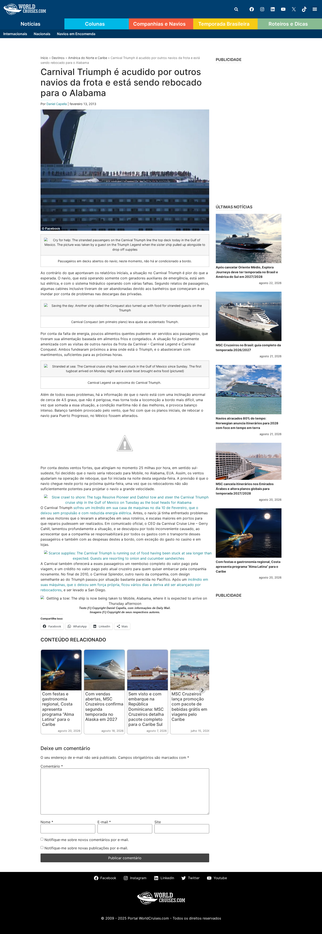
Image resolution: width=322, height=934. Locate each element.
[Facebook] (251, 9)
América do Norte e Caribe (87, 58)
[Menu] (315, 9)
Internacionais (15, 34)
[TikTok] (304, 9)
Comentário (52, 766)
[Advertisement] (248, 132)
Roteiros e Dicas (288, 24)
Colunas (95, 24)
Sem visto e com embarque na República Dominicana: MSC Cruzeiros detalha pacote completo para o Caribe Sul (146, 709)
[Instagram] (262, 9)
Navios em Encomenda (76, 34)
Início (44, 58)
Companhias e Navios (159, 24)
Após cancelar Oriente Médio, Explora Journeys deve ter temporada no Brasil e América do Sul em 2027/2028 (247, 272)
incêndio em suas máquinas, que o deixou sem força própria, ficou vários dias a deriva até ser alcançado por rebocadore (124, 584)
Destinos (58, 58)
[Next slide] (202, 690)
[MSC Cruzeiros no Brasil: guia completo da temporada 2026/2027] (248, 316)
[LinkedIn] (272, 9)
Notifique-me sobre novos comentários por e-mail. (86, 839)
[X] (293, 9)
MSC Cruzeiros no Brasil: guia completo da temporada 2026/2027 (248, 347)
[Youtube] (283, 9)
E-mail (104, 822)
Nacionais (42, 34)
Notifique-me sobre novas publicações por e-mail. (86, 848)
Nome (47, 822)
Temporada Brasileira (223, 24)
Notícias (31, 24)
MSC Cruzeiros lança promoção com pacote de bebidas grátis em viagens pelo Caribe (189, 706)
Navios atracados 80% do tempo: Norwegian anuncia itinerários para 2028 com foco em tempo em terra (247, 423)
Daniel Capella (57, 104)
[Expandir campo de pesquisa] (236, 9)
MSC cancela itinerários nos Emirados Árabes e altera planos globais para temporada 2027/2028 (245, 488)
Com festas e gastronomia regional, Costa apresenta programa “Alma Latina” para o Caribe (58, 709)
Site (157, 822)
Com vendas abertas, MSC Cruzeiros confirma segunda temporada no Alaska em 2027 (104, 706)
